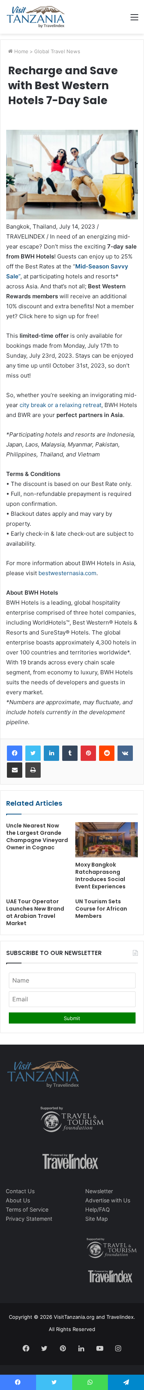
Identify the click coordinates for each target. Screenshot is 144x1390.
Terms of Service (27, 1209)
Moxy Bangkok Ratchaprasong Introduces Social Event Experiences (100, 875)
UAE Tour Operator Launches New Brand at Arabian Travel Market (35, 912)
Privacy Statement (29, 1218)
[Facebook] (14, 753)
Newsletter (99, 1191)
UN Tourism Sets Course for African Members (101, 909)
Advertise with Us (107, 1200)
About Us (18, 1200)
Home (20, 51)
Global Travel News (57, 51)
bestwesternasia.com (67, 573)
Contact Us (20, 1191)
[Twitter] (33, 753)
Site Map (96, 1218)
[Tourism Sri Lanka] (35, 16)
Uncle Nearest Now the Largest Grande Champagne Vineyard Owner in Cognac (37, 836)
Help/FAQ (97, 1209)
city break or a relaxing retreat (60, 405)
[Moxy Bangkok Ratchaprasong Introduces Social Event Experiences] (106, 839)
